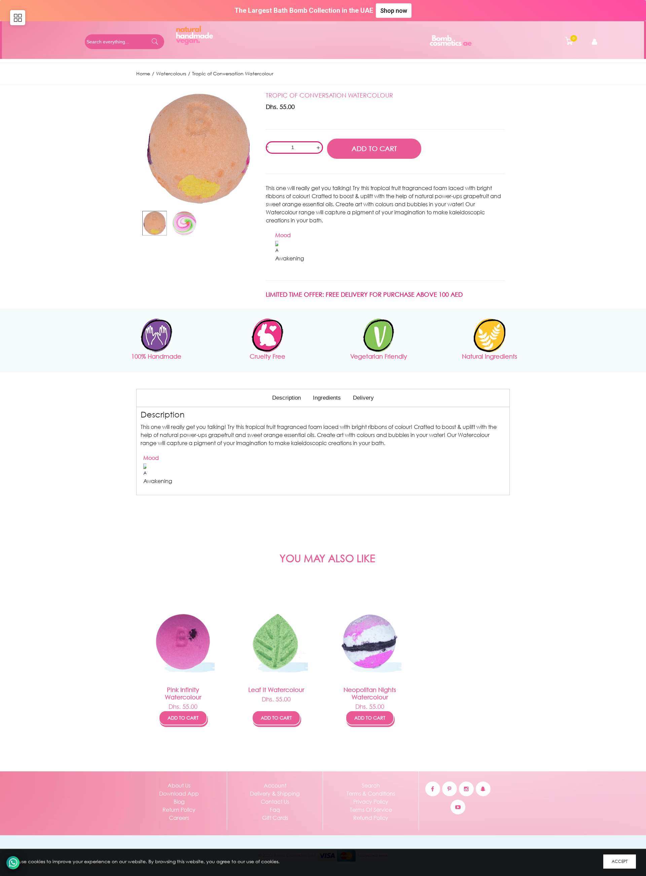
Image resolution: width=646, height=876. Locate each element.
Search (371, 785)
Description (286, 398)
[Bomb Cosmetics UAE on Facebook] (432, 788)
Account (275, 785)
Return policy (179, 809)
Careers (179, 817)
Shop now (393, 10)
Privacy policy (370, 801)
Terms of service (371, 809)
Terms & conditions (371, 793)
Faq (275, 809)
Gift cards (275, 817)
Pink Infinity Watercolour (183, 693)
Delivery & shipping (275, 793)
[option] (154, 223)
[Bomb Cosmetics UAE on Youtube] (458, 807)
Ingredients (327, 398)
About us (179, 785)
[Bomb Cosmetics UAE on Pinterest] (449, 788)
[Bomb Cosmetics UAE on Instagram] (466, 788)
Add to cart (183, 718)
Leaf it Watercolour (276, 689)
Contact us (275, 801)
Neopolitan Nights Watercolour (370, 693)
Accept (619, 861)
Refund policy (370, 817)
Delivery (363, 398)
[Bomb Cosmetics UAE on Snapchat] (483, 788)
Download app (179, 793)
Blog (179, 801)
